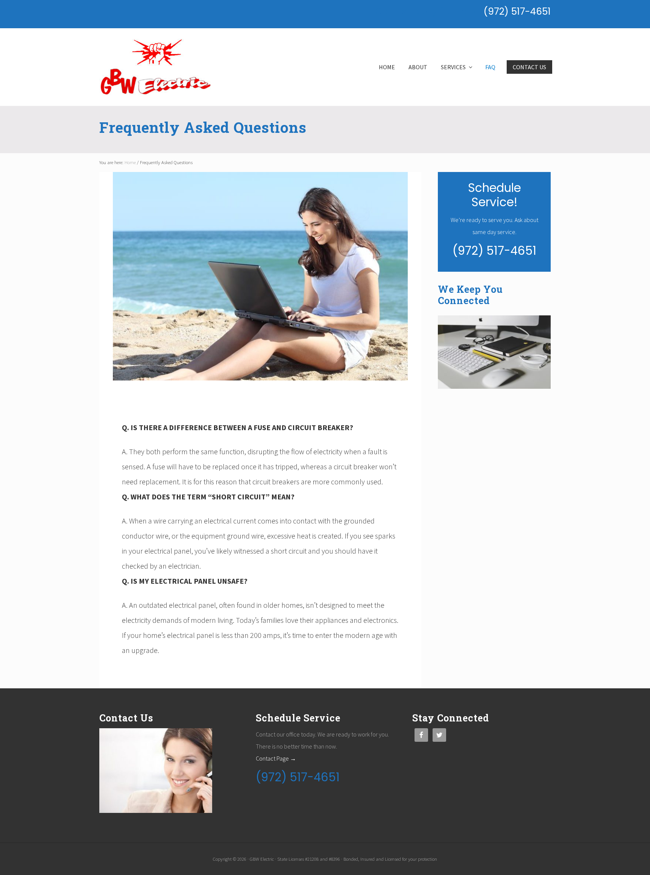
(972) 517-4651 (517, 11)
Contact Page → (276, 758)
